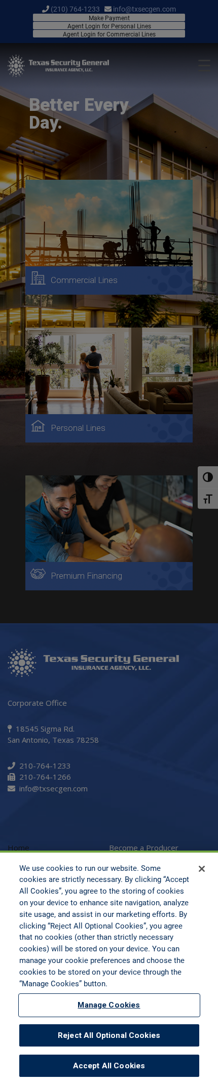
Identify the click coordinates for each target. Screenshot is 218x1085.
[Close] (202, 869)
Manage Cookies (109, 1005)
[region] (109, 968)
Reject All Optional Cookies (109, 1035)
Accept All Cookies (109, 1065)
